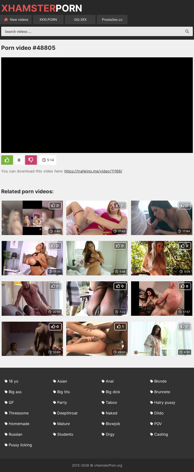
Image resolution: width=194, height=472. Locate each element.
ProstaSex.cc (112, 19)
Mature (63, 423)
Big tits (63, 391)
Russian (15, 434)
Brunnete (162, 391)
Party (62, 402)
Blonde (160, 381)
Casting (161, 434)
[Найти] (187, 31)
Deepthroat (67, 413)
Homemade (19, 423)
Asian (62, 381)
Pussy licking (20, 444)
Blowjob (113, 423)
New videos (18, 19)
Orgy (110, 434)
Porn (41, 8)
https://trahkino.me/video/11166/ (93, 171)
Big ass (15, 391)
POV (158, 423)
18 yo (13, 381)
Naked (111, 413)
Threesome (19, 413)
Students (65, 434)
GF (11, 402)
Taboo (111, 402)
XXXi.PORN (48, 19)
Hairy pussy (164, 402)
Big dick (113, 391)
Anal (110, 381)
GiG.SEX (80, 19)
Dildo (159, 413)
